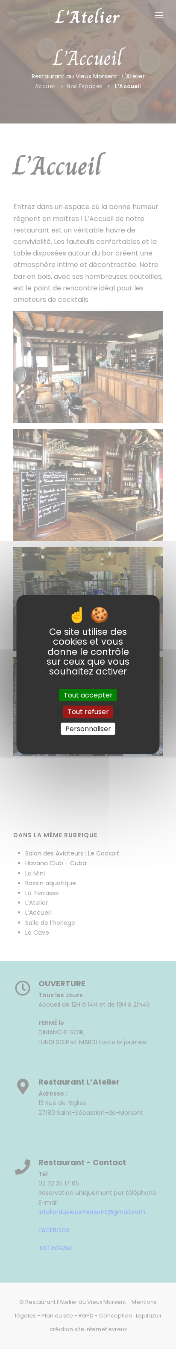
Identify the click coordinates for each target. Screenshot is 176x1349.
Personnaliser (88, 729)
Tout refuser (88, 712)
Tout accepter (88, 695)
